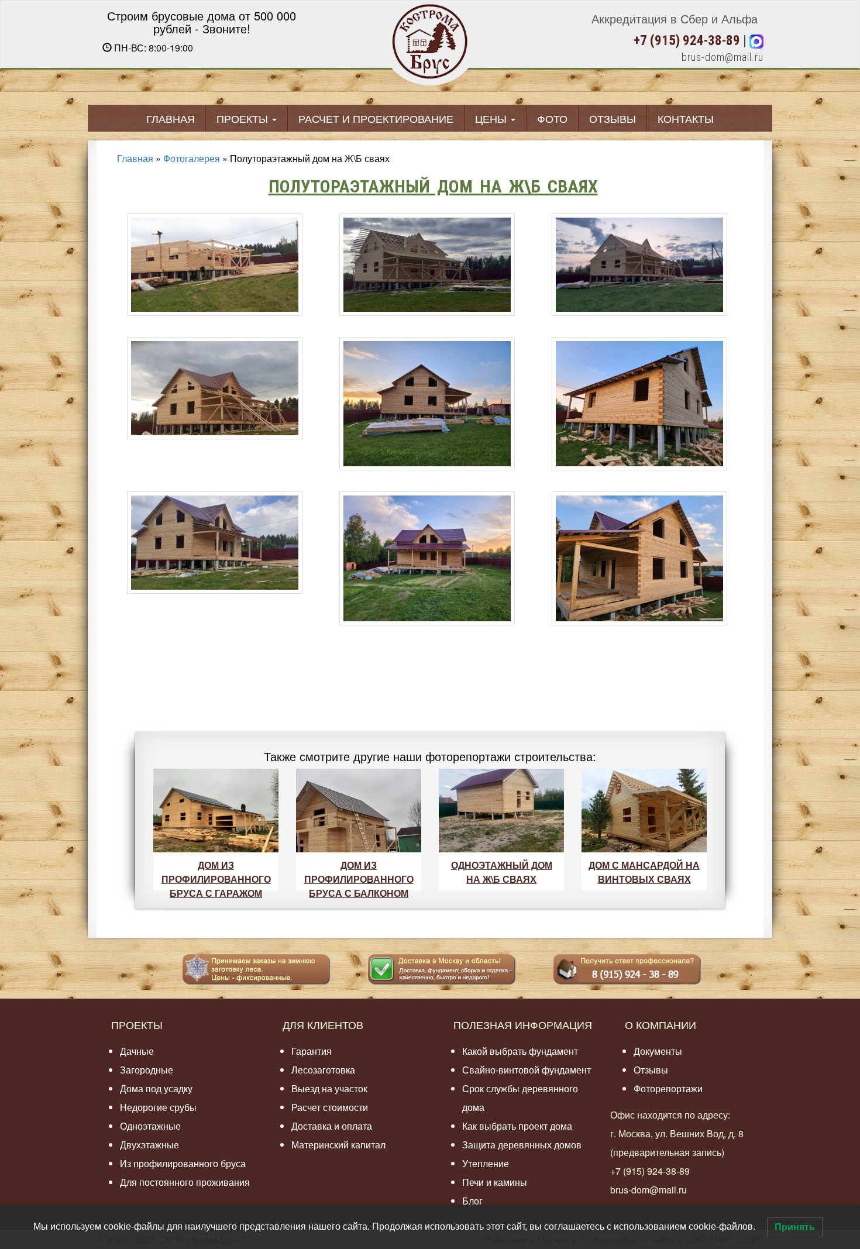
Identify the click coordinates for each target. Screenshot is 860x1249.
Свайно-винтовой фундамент (526, 1069)
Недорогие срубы (158, 1107)
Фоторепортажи (668, 1088)
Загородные (146, 1069)
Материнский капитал (338, 1144)
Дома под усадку (156, 1088)
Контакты (686, 118)
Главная (170, 118)
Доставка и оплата (331, 1126)
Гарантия (311, 1051)
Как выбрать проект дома (517, 1126)
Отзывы (612, 118)
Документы (658, 1051)
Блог (472, 1200)
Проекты (243, 118)
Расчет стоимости (329, 1107)
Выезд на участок (329, 1088)
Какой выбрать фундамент (520, 1051)
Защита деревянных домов (522, 1144)
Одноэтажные (150, 1126)
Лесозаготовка (323, 1069)
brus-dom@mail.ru (722, 57)
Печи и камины (494, 1182)
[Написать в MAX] (756, 41)
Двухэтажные (149, 1144)
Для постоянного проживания (185, 1182)
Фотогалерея (191, 158)
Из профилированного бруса (183, 1163)
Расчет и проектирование (375, 118)
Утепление (485, 1163)
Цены (492, 118)
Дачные (137, 1051)
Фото (552, 118)
